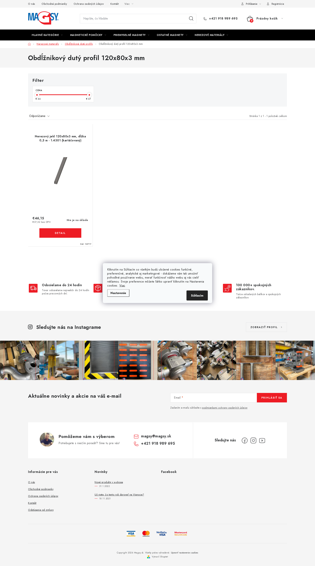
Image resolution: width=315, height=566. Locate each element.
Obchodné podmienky (54, 4)
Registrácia (278, 4)
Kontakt (114, 4)
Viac (122, 285)
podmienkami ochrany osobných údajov (225, 408)
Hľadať (191, 18)
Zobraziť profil (264, 327)
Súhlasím (197, 295)
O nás (31, 4)
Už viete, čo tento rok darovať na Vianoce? (119, 494)
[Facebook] (245, 440)
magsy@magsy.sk (156, 436)
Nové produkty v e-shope (109, 482)
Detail (60, 233)
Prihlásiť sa (271, 397)
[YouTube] (262, 440)
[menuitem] (47, 35)
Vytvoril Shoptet (160, 556)
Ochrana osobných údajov (89, 4)
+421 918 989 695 (223, 18)
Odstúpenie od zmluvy (41, 510)
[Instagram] (253, 440)
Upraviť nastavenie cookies (184, 552)
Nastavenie (118, 293)
